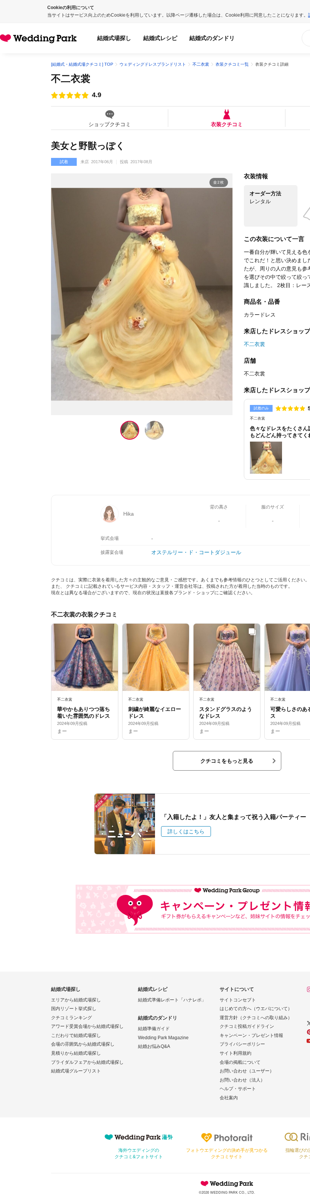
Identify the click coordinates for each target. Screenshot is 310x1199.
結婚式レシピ (160, 38)
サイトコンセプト (238, 1000)
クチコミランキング (71, 1017)
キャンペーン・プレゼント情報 (251, 1035)
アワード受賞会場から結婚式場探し (87, 1026)
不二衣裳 (70, 78)
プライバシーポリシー (242, 1044)
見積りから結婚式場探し (76, 1053)
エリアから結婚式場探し (76, 1000)
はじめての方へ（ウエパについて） (256, 1008)
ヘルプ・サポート (238, 1088)
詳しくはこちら (186, 831)
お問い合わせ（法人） (242, 1080)
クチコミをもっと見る (226, 761)
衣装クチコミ (227, 124)
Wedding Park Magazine (163, 1037)
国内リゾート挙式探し (73, 1008)
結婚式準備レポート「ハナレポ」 (172, 1000)
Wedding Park (226, 1183)
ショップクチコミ (109, 124)
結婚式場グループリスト (76, 1071)
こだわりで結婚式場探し (76, 1035)
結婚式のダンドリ (212, 38)
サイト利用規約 (235, 1053)
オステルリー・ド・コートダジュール (196, 552)
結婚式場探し (114, 38)
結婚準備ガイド (154, 1028)
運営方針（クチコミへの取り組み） (256, 1017)
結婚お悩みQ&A (154, 1046)
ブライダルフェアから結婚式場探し (87, 1062)
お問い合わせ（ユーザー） (247, 1071)
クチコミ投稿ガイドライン (247, 1026)
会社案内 (229, 1097)
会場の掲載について (240, 1062)
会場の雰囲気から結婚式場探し (83, 1044)
